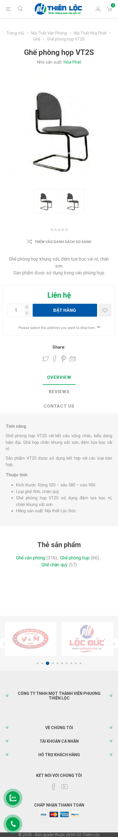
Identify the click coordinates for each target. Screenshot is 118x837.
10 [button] (80, 663)
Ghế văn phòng (30, 558)
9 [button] (76, 663)
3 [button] (47, 663)
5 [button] (57, 663)
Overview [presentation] (59, 377)
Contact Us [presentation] (59, 406)
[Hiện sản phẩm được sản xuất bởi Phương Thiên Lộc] (30, 639)
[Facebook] (53, 786)
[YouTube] (64, 786)
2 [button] (42, 663)
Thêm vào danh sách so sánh (63, 242)
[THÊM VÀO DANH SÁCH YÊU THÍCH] (105, 310)
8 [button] (71, 663)
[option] (30, 639)
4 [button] (52, 663)
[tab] (59, 377)
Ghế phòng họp (75, 558)
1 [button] (37, 663)
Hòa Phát (72, 62)
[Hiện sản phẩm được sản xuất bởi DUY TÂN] (87, 639)
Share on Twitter (45, 359)
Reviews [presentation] (59, 391)
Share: (59, 347)
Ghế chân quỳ (55, 564)
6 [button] (62, 663)
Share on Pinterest (64, 359)
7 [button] (67, 663)
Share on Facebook (55, 359)
